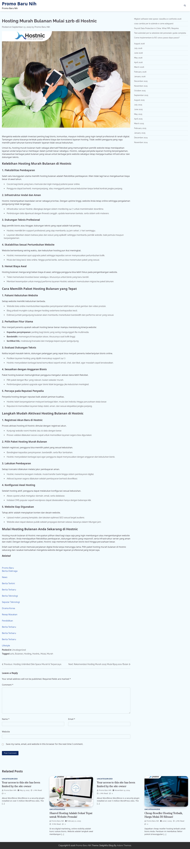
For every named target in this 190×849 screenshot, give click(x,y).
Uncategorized (19, 650)
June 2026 (138, 53)
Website (6, 731)
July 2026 (138, 48)
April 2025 (138, 119)
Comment (7, 684)
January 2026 (139, 76)
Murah (50, 654)
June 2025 (138, 109)
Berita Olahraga (9, 571)
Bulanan (19, 654)
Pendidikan (7, 620)
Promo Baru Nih (19, 4)
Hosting (27, 654)
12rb (12, 654)
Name (5, 719)
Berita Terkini (8, 583)
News (4, 577)
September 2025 (141, 95)
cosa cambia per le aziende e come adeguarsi (153, 24)
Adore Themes (124, 845)
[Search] (185, 6)
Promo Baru (8, 567)
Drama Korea (8, 608)
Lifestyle (6, 645)
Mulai (43, 654)
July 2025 (138, 105)
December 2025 (141, 81)
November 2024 (141, 142)
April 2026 (138, 62)
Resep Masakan (9, 614)
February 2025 (140, 128)
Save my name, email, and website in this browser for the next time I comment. (44, 744)
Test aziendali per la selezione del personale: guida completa (160, 33)
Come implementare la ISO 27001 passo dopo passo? (157, 38)
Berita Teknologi (10, 595)
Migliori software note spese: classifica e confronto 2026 (157, 19)
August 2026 (139, 44)
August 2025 (139, 100)
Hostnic (36, 654)
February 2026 (140, 72)
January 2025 (139, 133)
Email (71, 719)
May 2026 (138, 58)
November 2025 (141, 86)
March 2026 (139, 67)
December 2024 (141, 138)
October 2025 (140, 91)
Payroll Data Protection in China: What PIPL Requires (156, 28)
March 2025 (139, 124)
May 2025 (138, 114)
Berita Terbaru (9, 589)
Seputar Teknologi (11, 602)
